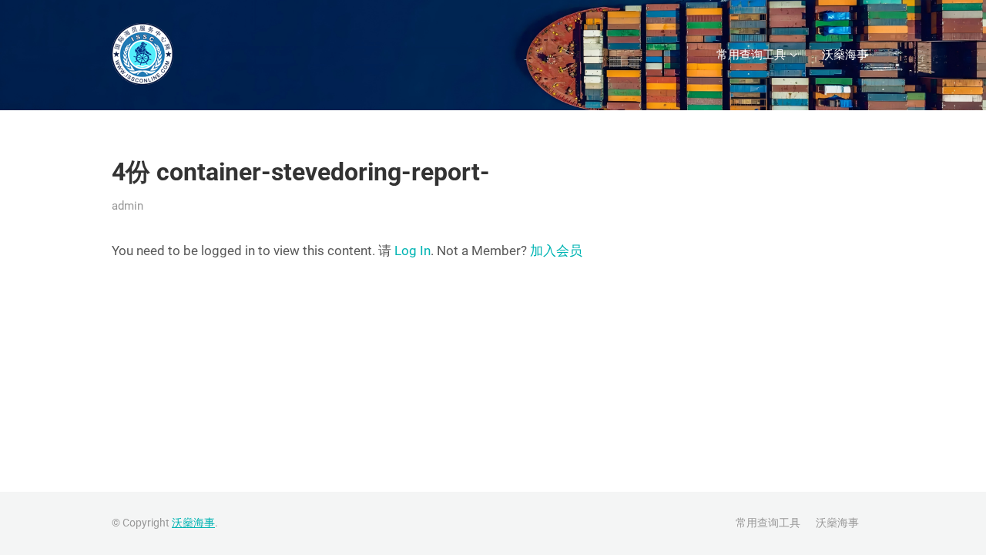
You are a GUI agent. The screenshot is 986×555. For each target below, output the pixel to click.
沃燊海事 (845, 55)
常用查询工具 (751, 55)
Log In (412, 250)
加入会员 (556, 250)
